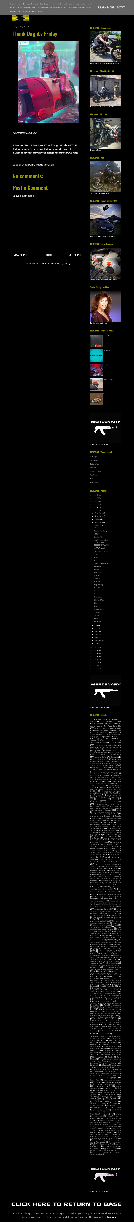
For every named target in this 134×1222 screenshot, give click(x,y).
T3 (104, 1086)
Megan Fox (99, 942)
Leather (105, 921)
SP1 (96, 1057)
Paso (96, 606)
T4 (110, 1086)
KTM (104, 915)
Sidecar (93, 1044)
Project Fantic (117, 993)
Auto (119, 743)
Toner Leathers (116, 1100)
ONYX (91, 982)
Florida (105, 846)
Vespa (119, 1120)
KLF (104, 913)
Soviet (118, 1055)
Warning (93, 1132)
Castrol (111, 779)
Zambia (92, 1150)
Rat (91, 1009)
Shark (119, 1038)
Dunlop (92, 827)
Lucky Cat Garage (100, 929)
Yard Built (109, 1146)
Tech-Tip (116, 1090)
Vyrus (108, 1128)
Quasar (117, 1003)
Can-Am (96, 777)
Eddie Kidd (111, 828)
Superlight (113, 1078)
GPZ (119, 862)
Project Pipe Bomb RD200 (98, 997)
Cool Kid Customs (112, 795)
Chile (117, 785)
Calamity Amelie (113, 772)
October (97, 519)
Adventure (99, 726)
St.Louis (105, 1063)
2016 (95, 659)
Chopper (102, 787)
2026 (95, 495)
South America (105, 1055)
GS (104, 866)
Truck (105, 1110)
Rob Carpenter (116, 1017)
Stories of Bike (101, 1067)
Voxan (95, 1128)
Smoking (118, 1050)
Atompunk (115, 740)
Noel (97, 979)
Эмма (101, 1154)
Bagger (108, 745)
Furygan (92, 852)
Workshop (100, 1142)
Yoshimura (95, 1148)
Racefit (106, 1005)
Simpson (106, 1045)
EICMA (113, 830)
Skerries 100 (94, 1048)
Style (114, 1076)
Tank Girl (108, 1088)
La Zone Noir (94, 464)
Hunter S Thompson (114, 885)
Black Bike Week (102, 753)
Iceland (99, 889)
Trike (95, 1108)
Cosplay (92, 797)
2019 (95, 650)
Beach (110, 747)
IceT (106, 889)
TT (118, 1110)
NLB (91, 979)
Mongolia (118, 954)
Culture (114, 799)
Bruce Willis (108, 763)
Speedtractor (105, 1059)
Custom (94, 801)
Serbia (112, 1038)
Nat (104, 973)
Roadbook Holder (102, 1017)
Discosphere (109, 818)
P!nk (95, 984)
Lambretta (97, 917)
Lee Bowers (99, 923)
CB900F (115, 781)
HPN (106, 883)
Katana (118, 907)
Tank (99, 1088)
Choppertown (98, 789)
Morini (117, 957)
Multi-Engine (107, 969)
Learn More (106, 7)
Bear (117, 747)
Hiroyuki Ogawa (95, 878)
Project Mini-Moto (113, 995)
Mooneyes (93, 957)
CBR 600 (100, 783)
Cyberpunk (28, 164)
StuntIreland (105, 1076)
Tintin (92, 1098)
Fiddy (119, 840)
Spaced (96, 594)
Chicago (111, 785)
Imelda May (102, 895)
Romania (98, 1022)
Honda (93, 880)
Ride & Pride (117, 1013)
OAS (108, 980)
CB (107, 781)
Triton (109, 1108)
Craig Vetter (115, 797)
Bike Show (107, 751)
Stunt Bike (93, 1074)
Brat (119, 759)
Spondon (93, 1061)
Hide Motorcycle (106, 876)
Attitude (93, 743)
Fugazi (117, 851)
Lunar (96, 557)
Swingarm (117, 1082)
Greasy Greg (94, 460)
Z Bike (115, 1148)
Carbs (119, 777)
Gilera (111, 854)
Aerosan (107, 728)
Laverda (110, 919)
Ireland (92, 899)
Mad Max (103, 931)
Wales (114, 1128)
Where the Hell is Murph (101, 1136)
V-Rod (108, 1118)
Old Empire (115, 980)
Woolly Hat (104, 1140)
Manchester (115, 933)
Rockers (115, 1019)
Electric (110, 832)
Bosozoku (102, 759)
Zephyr (101, 1150)
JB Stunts (99, 903)
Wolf (96, 528)
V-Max (101, 1118)
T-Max (112, 1084)
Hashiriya (118, 870)
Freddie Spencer (95, 851)
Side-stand (102, 1042)
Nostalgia (93, 980)
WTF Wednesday (100, 548)
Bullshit (92, 770)
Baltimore (102, 747)
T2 (100, 1086)
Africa (107, 730)
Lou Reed (93, 927)
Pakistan (116, 984)
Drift (119, 822)
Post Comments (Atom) (56, 263)
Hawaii (94, 872)
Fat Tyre (99, 840)
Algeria (92, 735)
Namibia (97, 973)
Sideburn (93, 467)
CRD (91, 799)
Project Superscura (99, 999)
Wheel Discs (117, 1134)
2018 (95, 653)
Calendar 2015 (112, 774)
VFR (95, 1122)
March (97, 637)
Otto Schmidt (117, 982)
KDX (118, 909)
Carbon (111, 777)
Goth (107, 862)
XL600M (104, 1144)
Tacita (117, 1086)
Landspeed (94, 919)
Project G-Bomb (98, 995)
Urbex (117, 1116)
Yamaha (96, 1146)
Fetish (112, 840)
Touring (103, 1104)
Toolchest (106, 1102)
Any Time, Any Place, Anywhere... (101, 541)
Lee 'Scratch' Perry (100, 531)
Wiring (110, 1138)
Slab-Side (94, 1050)
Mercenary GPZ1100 (102, 944)
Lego (107, 923)
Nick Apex (100, 977)
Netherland (94, 975)
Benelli (100, 749)
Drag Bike (107, 822)
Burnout (109, 770)
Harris (111, 870)
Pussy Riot (93, 1003)
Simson (116, 1045)
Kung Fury (106, 365)
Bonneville (114, 757)
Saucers (97, 612)
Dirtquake (98, 818)
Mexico (109, 948)
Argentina (102, 739)
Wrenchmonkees (116, 1142)
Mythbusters (115, 971)
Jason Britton (114, 901)
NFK (91, 478)
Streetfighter (115, 1067)
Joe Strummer (95, 905)
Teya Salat (116, 1092)
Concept (97, 795)
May (96, 631)
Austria (112, 743)
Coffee (99, 793)
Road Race (111, 1015)
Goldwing (93, 862)
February (98, 640)
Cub (105, 799)
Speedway (115, 1059)
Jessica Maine (115, 903)
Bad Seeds (99, 745)
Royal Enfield (94, 1024)
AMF (107, 735)
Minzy (111, 952)
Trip (103, 1108)
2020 (95, 647)
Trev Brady (110, 1105)
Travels (100, 1105)
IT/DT (100, 899)
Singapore (107, 1046)
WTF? (94, 1144)
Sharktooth (98, 1040)
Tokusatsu (113, 1098)
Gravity (116, 864)
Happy (115, 868)
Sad (91, 1028)
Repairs (107, 1009)
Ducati (113, 824)
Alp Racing (100, 735)
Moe (102, 954)
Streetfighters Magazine (103, 1069)
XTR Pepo (93, 457)
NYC (101, 980)
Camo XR (97, 579)
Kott (91, 915)
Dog (107, 820)
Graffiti (98, 864)
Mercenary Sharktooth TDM (111, 946)
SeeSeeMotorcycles (99, 1038)
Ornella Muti (99, 982)
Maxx (96, 603)
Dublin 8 (104, 825)
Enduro (108, 834)
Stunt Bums (105, 1074)
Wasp (102, 1132)
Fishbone (103, 844)
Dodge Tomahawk (98, 820)
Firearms (104, 842)
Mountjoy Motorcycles (114, 965)
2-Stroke (99, 723)
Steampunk (94, 1065)
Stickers (105, 1065)
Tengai (96, 615)
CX (108, 801)
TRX (113, 1110)
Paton (95, 988)
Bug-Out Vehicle (101, 767)
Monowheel (96, 955)
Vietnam (105, 1124)
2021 (95, 510)
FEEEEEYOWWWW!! (101, 545)
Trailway (92, 1105)
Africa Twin (117, 730)
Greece (92, 866)
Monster (107, 955)
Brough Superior (95, 763)
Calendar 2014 (95, 774)
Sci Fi (52, 164)
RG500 (108, 1013)
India (111, 895)
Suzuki (118, 1080)
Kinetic (116, 911)
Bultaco (101, 770)
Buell (119, 765)
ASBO (111, 739)
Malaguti (98, 933)
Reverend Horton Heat (97, 1013)
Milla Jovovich (110, 950)
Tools (116, 1102)
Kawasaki (108, 909)
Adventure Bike (114, 726)
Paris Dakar (110, 986)
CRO (98, 799)
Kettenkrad (98, 621)
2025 (95, 498)
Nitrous (116, 977)
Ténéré (101, 1092)
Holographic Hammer (111, 878)
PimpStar (110, 990)
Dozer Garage (117, 820)
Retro (96, 560)
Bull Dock (115, 767)
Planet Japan (94, 482)
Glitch (92, 860)
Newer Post (21, 254)
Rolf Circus (111, 1021)
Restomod (93, 1011)
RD (100, 1009)
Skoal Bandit (115, 1048)
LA (120, 915)
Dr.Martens (96, 822)
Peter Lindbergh (114, 988)
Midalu (101, 950)
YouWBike (93, 475)
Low (108, 927)
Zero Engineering (112, 1150)
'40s (114, 719)
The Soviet (94, 1096)
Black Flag (113, 753)
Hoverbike (97, 566)
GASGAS (94, 854)
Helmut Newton (110, 875)
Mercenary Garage (113, 942)
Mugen (92, 969)
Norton (106, 979)
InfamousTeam (108, 897)
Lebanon (116, 921)
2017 (95, 656)
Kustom (113, 915)
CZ (96, 804)
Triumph (117, 1107)
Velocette (102, 1120)
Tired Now (101, 1098)
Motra (103, 965)
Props (95, 1001)
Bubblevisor (109, 765)
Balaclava (93, 747)
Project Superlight (115, 997)
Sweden (98, 1082)
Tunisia (92, 1112)
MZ (91, 973)
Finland (94, 842)
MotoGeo (93, 963)
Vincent (115, 1124)
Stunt (113, 1071)
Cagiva (103, 772)
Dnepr (119, 818)
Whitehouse (115, 1136)
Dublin (95, 825)
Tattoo (118, 1088)
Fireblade (116, 842)
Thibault (104, 1096)
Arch (95, 739)
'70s (101, 721)
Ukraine (118, 1114)
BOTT (113, 759)
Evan (96, 836)
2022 (95, 507)
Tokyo (92, 1100)
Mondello (110, 954)
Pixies (117, 990)
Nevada (104, 975)
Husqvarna (106, 887)
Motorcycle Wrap (112, 963)
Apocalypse (107, 737)
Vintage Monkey (108, 1126)
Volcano (118, 1126)
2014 (95, 666)
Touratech (93, 1104)
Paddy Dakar (104, 984)
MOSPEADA (98, 572)
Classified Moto (107, 791)
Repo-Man (115, 1009)
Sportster (106, 1061)
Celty (103, 785)
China (92, 787)
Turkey (100, 1112)
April (96, 634)
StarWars (114, 1063)
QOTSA (102, 1003)
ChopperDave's (116, 787)
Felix (106, 840)
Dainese (116, 804)
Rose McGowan (114, 1022)
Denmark (93, 810)
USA (92, 1118)
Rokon (103, 1021)
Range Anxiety (108, 379)
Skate (115, 1046)
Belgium (92, 749)
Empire (118, 832)
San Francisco (113, 1028)
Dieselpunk (114, 814)
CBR (91, 783)
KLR (109, 913)
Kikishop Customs (105, 911)
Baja (115, 745)
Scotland (115, 1034)
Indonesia (97, 897)
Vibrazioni (118, 1122)
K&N (111, 907)
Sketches (103, 1048)
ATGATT (103, 740)
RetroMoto (116, 1011)
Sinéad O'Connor (95, 1046)
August (97, 525)
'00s (91, 719)
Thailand (93, 1094)
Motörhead (93, 965)
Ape (96, 737)
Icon (111, 889)
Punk (114, 1001)
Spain (102, 1057)
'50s (120, 719)
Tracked (114, 1104)
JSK (98, 907)
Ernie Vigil (117, 834)
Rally (94, 1007)
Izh (114, 899)
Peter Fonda (103, 988)
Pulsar (107, 1001)
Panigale (93, 986)
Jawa (91, 903)
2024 (95, 501)
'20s (104, 719)
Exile (105, 838)
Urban (110, 1116)
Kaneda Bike (107, 336)
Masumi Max (106, 935)
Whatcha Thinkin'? (103, 1134)
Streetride (117, 1069)
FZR (107, 852)
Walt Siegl (104, 1130)
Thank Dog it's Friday (101, 563)
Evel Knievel (109, 836)
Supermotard (94, 1080)
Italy (106, 899)
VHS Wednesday (105, 1122)
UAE (104, 1114)
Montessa (116, 955)
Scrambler (94, 1036)
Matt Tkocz (94, 937)
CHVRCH (93, 791)
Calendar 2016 (95, 776)
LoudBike (101, 927)
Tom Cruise (103, 1100)
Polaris (108, 991)
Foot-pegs (115, 846)
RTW (110, 1024)
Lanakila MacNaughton (111, 917)
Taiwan (92, 1088)
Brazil (96, 761)
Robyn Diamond (99, 1019)
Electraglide (101, 832)
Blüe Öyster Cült (109, 755)
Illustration (41, 164)
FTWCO (107, 851)
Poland (99, 991)
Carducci (95, 779)
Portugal (93, 993)
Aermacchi (98, 728)
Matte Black (109, 937)
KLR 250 (97, 618)
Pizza (92, 991)
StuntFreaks (94, 1076)
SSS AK (96, 554)
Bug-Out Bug (98, 585)
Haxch (100, 872)
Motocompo (115, 961)
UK (109, 1114)
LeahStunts (96, 921)
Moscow (102, 959)
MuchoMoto (114, 967)
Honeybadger (105, 881)
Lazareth (118, 919)
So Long (97, 575)
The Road (114, 1094)
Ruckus (103, 1026)
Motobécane (105, 961)
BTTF (99, 765)
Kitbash (93, 913)
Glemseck (114, 857)
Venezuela (111, 1120)
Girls (98, 856)
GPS (114, 862)
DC (97, 808)
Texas (108, 1092)
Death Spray (106, 808)
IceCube (92, 889)
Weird (109, 1132)
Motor (101, 963)
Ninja (108, 977)
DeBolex (116, 808)
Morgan (110, 957)
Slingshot (108, 1050)
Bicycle (119, 749)
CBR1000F (110, 783)
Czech (101, 804)
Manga (93, 935)
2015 (95, 663)
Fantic (92, 840)
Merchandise (98, 948)
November (98, 516)
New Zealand (114, 975)
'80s (110, 721)
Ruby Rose (118, 1024)
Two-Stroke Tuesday (101, 551)
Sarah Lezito (106, 1031)
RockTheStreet (94, 1021)
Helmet (96, 874)
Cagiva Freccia (99, 609)
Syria (106, 1084)
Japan (101, 901)
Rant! (116, 1007)
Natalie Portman (114, 973)
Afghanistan (99, 730)
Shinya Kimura (113, 1040)
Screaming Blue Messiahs (113, 1036)
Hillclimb (116, 876)
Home (49, 254)
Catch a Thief (98, 537)
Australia (103, 743)
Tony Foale (96, 1102)
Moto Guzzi (113, 959)
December (98, 513)
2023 (95, 504)
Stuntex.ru (116, 1074)
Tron (97, 1110)
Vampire (115, 1118)
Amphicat (114, 735)
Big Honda (96, 751)
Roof (105, 1022)
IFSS (101, 892)
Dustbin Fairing (103, 827)
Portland (115, 991)
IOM (118, 897)
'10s (98, 719)
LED (91, 923)
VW (100, 1128)
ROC (108, 1019)
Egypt (106, 830)
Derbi (100, 810)
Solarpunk (105, 1052)
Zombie (93, 1152)
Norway (116, 979)
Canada (103, 777)
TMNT (96, 534)
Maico (92, 933)
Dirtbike (117, 816)
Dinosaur (107, 816)
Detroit (96, 812)
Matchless (116, 935)
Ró (104, 1015)
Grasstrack (98, 591)
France (112, 848)
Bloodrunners (96, 755)
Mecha (110, 940)
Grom (98, 866)
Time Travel (113, 1096)
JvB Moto (104, 907)
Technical (93, 1092)
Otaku (108, 982)
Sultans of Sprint (97, 1078)
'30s (109, 719)
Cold (105, 793)
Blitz (119, 753)
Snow (96, 1052)
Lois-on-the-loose (98, 925)
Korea (116, 913)
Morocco (93, 959)
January (97, 643)
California (106, 776)
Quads (109, 1003)
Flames (110, 844)
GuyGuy (101, 868)
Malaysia (106, 933)
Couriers (103, 797)
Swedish (108, 1082)
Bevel (111, 749)
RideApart (96, 1015)
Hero (119, 875)
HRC (113, 883)
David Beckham (114, 806)
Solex (112, 1052)
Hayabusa (108, 872)
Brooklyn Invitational (112, 761)
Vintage (93, 1126)
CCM (98, 785)
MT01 (105, 967)
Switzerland (98, 1084)
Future (100, 852)
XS (111, 1144)
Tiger (105, 394)
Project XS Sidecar (115, 999)
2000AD (112, 724)
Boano (97, 757)
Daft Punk (108, 804)
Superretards (108, 1080)
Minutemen (102, 952)
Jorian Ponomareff (110, 905)
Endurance (97, 834)
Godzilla (102, 860)
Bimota (117, 751)
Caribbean (103, 779)
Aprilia (119, 737)
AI (94, 733)
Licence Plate (117, 923)
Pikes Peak (101, 990)
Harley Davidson (97, 870)
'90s (119, 721)
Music (92, 971)
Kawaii (97, 909)
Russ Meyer (112, 1026)
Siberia (92, 1042)
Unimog (96, 1116)
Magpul (115, 931)
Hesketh (96, 876)
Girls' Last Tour (99, 600)
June (96, 628)
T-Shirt (118, 1084)
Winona (102, 1138)
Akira (105, 732)
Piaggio (92, 990)
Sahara (101, 1028)
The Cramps (104, 1094)
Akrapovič (116, 733)
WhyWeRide (93, 1138)
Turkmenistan (110, 1112)
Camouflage (117, 776)
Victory (96, 1124)
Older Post (76, 254)
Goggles (112, 859)
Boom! (92, 759)
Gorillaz (101, 862)
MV (101, 971)
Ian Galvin (116, 887)
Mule (98, 969)
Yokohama (118, 1146)
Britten (102, 761)
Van (92, 1120)
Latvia (103, 919)
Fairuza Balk (115, 838)
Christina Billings (112, 789)
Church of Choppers (96, 471)
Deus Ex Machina (106, 812)
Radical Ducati (117, 1005)
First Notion (93, 844)
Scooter (102, 1034)
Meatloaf (102, 940)
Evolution (97, 582)
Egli (100, 830)
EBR (113, 827)
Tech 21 (106, 1090)
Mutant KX (98, 569)
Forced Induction (96, 849)
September (98, 522)
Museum (116, 969)
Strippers (97, 1072)
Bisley (92, 753)
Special (110, 1057)
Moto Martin (94, 961)
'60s (94, 721)
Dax (91, 808)
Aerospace (116, 728)
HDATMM (118, 872)
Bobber (104, 757)
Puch (101, 1001)
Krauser (98, 915)
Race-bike (94, 1005)
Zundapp (106, 1152)
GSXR (111, 866)
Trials (119, 1105)
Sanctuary (93, 1031)
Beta (105, 749)
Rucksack (95, 1026)
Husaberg (96, 887)
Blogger (111, 1217)
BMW (119, 755)
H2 (107, 868)
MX (106, 971)
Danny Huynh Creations (98, 806)
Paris (101, 986)
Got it (121, 7)
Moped (101, 957)
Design (119, 810)
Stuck (106, 1072)
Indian (119, 895)
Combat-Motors (115, 793)
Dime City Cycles (95, 816)
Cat (100, 781)
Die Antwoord (102, 814)
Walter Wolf (115, 1130)
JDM (106, 903)
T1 (94, 1086)
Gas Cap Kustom (116, 852)
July (96, 625)
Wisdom (118, 1138)
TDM (97, 1090)
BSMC (92, 765)
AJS (100, 733)
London (108, 925)
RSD (104, 1024)
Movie (95, 967)
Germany (102, 854)
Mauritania (93, 940)
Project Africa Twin (104, 993)
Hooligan (115, 881)
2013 (95, 669)
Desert (108, 810)
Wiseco (96, 1140)
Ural (102, 1116)
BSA (116, 763)
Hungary (102, 885)
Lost (116, 925)
